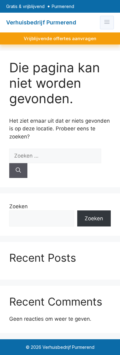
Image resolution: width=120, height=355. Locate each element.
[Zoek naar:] (55, 156)
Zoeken (18, 206)
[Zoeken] (18, 170)
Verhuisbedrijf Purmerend (41, 22)
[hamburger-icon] (107, 22)
